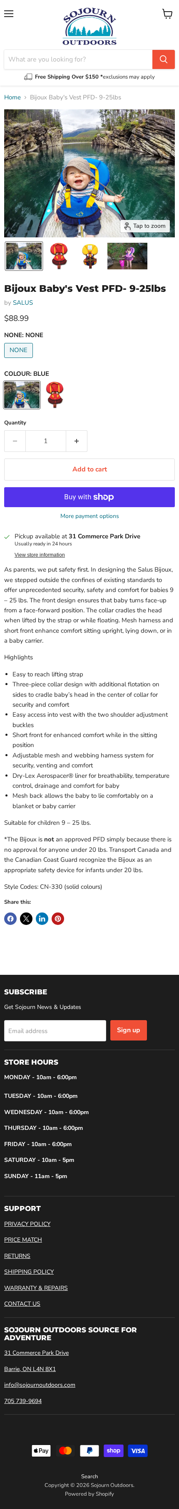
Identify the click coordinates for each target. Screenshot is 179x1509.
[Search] (163, 59)
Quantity (15, 423)
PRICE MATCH (23, 1240)
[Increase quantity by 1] (76, 441)
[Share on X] (26, 918)
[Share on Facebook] (10, 918)
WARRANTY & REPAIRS (36, 1288)
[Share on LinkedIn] (42, 918)
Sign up (128, 1030)
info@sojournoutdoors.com (39, 1385)
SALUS (23, 302)
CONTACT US (22, 1304)
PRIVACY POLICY (27, 1224)
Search (89, 1476)
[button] (23, 256)
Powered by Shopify (89, 1494)
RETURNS (17, 1256)
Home (12, 97)
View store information (40, 555)
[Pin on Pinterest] (58, 918)
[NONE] (19, 360)
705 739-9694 (23, 1401)
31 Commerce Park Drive (36, 1353)
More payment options (89, 516)
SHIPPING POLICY (29, 1272)
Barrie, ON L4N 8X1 (30, 1369)
